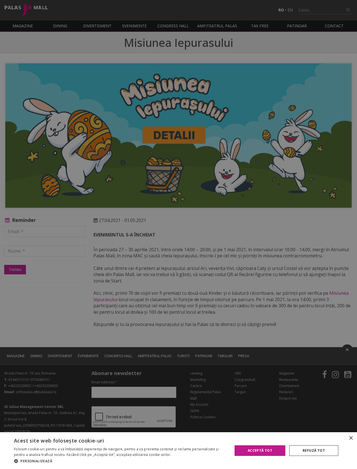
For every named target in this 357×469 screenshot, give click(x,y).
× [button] (351, 438)
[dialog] (178, 450)
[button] (120, 461)
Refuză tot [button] (314, 450)
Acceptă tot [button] (260, 450)
